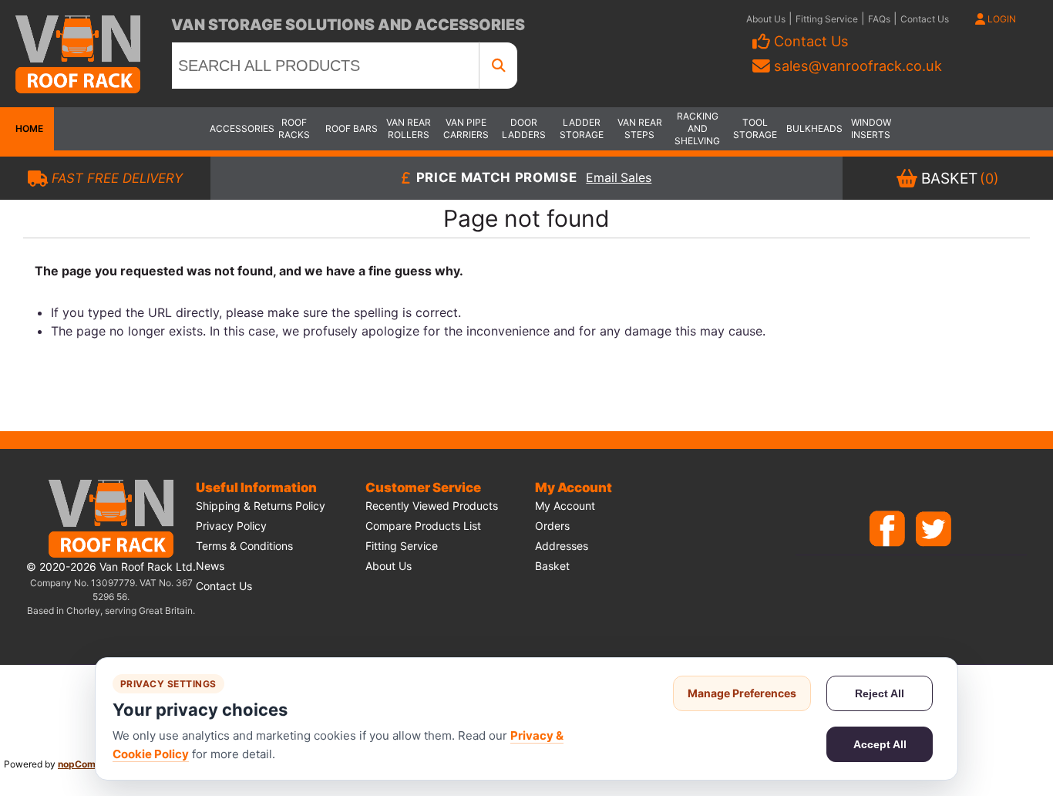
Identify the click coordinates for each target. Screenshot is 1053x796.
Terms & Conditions (244, 545)
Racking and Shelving (697, 128)
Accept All (880, 744)
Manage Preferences (742, 693)
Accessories (237, 128)
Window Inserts (871, 128)
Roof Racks (294, 128)
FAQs (879, 19)
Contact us (224, 585)
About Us (766, 19)
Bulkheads (813, 128)
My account (565, 505)
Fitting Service (827, 19)
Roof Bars (351, 128)
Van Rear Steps (639, 128)
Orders (552, 525)
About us (388, 565)
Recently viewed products (431, 505)
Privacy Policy (231, 525)
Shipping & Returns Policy (260, 505)
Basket (552, 565)
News (210, 565)
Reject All (879, 693)
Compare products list (423, 525)
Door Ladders (524, 128)
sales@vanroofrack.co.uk (858, 65)
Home (27, 128)
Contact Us (924, 19)
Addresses (561, 545)
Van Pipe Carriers (466, 128)
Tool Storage (755, 128)
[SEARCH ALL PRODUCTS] (498, 65)
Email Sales (618, 178)
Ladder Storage (582, 128)
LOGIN (1000, 19)
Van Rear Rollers (408, 128)
